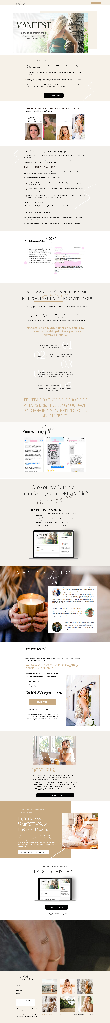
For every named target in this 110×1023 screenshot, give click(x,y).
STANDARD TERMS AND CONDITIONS (56, 914)
